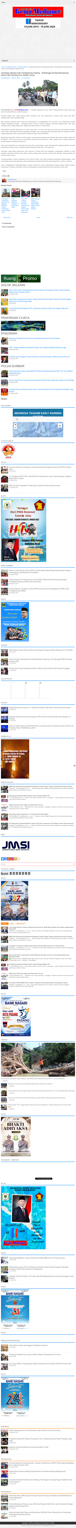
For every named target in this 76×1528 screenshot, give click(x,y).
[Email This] (3, 176)
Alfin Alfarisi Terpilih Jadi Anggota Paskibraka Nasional (28, 1345)
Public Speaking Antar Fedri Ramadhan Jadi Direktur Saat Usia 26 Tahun (35, 1430)
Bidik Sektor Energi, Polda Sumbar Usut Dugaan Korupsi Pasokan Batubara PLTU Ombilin (41, 650)
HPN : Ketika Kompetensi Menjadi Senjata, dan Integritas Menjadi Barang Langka (37, 347)
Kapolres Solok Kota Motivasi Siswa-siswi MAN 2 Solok (28, 1447)
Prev (1, 765)
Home (3, 67)
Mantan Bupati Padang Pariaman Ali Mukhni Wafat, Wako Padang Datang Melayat (35, 204)
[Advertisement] (38, 44)
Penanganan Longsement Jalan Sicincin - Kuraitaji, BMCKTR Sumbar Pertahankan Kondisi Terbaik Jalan (5, 205)
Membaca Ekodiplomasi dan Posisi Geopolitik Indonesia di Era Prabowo (34, 338)
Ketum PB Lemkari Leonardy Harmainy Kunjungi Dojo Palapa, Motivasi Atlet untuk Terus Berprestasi (25, 205)
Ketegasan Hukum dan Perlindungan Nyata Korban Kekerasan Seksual (30, 1084)
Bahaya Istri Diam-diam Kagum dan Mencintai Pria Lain (26, 805)
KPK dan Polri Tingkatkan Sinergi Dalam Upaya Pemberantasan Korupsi (34, 485)
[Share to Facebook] (9, 176)
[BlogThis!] (5, 176)
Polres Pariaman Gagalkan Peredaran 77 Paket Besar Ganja (15, 203)
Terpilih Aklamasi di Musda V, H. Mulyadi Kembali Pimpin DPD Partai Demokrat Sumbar (40, 707)
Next (74, 765)
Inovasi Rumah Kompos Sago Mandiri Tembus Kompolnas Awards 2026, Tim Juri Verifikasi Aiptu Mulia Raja (41, 1091)
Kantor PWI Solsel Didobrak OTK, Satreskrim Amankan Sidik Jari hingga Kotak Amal (38, 308)
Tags (11, 923)
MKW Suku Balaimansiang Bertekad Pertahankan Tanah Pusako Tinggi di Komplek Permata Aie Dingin (40, 786)
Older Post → (70, 217)
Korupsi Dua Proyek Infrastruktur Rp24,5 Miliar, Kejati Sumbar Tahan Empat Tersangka (39, 668)
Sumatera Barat (22, 67)
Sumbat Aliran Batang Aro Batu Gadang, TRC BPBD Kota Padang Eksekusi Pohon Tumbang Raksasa (33, 1078)
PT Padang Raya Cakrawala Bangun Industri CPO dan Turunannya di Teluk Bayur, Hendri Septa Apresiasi (41, 823)
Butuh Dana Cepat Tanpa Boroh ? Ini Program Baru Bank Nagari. (29, 814)
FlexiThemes (29, 1525)
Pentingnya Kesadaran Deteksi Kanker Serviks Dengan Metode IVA (29, 796)
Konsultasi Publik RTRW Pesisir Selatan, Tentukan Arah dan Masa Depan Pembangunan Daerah (38, 982)
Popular (5, 923)
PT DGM (51, 1523)
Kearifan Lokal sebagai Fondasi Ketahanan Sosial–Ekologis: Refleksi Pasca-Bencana (39, 357)
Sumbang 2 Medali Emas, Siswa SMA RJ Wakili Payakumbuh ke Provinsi (35, 1354)
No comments (26, 78)
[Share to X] (7, 176)
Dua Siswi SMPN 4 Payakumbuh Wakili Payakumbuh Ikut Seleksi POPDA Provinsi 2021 (40, 1364)
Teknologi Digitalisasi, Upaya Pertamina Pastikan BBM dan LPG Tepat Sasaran (37, 1258)
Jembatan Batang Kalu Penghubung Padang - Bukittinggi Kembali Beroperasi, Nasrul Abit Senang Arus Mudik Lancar (35, 74)
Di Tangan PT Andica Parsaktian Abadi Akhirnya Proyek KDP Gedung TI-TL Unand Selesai (36, 946)
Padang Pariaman (11, 67)
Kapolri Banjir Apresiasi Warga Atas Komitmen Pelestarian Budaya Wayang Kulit (37, 1471)
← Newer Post (6, 217)
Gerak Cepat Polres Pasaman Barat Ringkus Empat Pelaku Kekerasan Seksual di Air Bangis (41, 380)
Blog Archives (21, 923)
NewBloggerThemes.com (49, 1525)
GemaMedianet (36, 1523)
